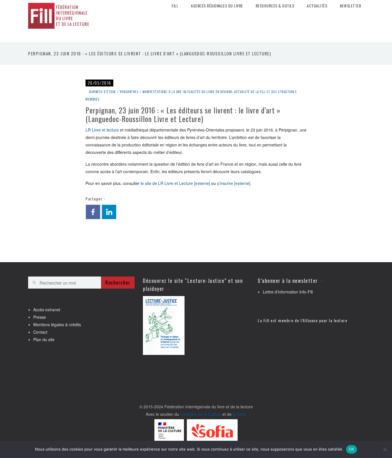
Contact (40, 332)
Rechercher (117, 282)
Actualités (317, 6)
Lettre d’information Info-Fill (288, 292)
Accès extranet (46, 309)
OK (351, 449)
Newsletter (350, 6)
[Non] (385, 449)
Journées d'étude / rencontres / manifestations (128, 92)
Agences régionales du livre (217, 6)
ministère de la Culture (200, 414)
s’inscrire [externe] (233, 183)
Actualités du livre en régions (208, 92)
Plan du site (44, 339)
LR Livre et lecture (102, 130)
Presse (39, 317)
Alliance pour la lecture (325, 320)
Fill (175, 6)
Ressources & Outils (275, 6)
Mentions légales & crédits (57, 324)
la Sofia (239, 414)
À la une (175, 92)
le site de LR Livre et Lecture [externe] (175, 183)
